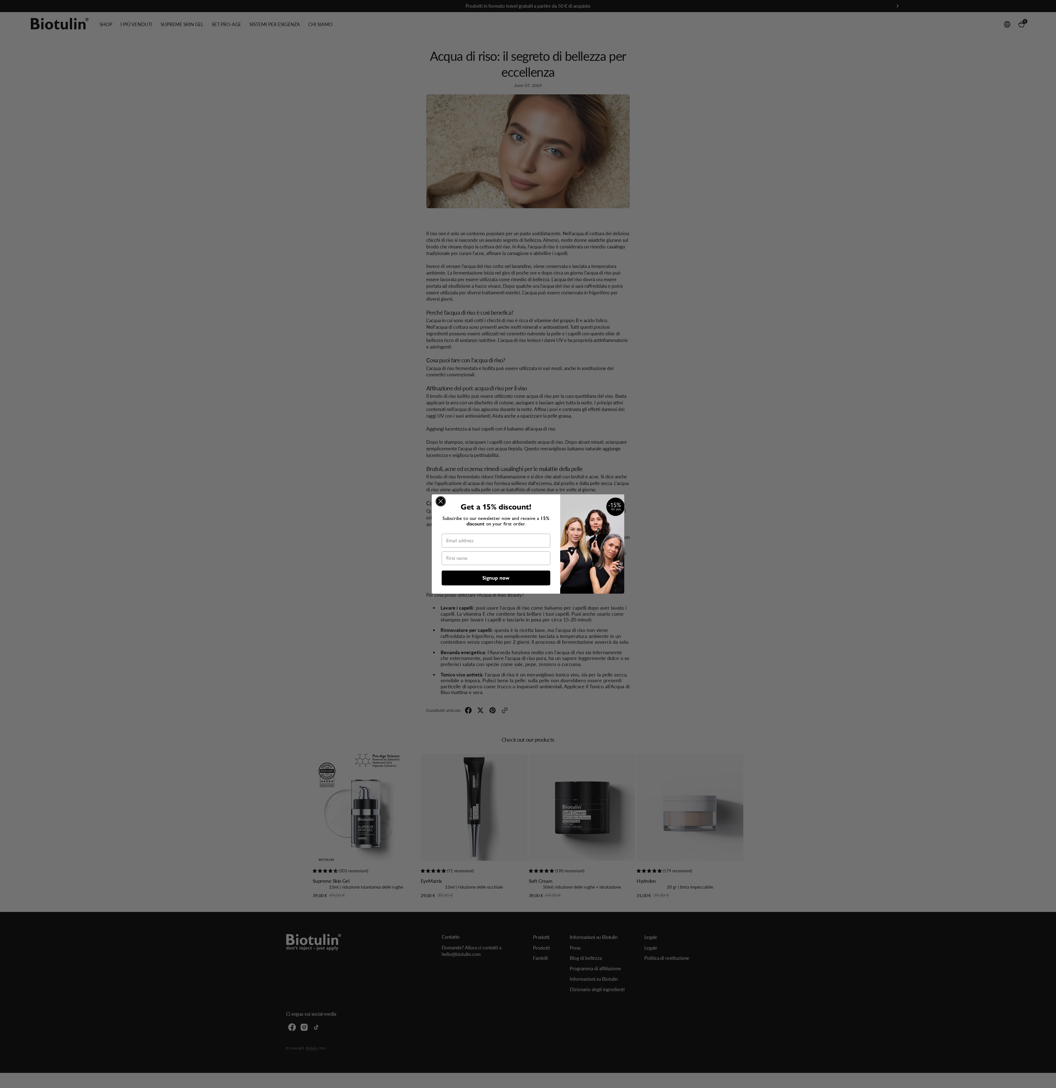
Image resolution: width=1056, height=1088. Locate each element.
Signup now (495, 578)
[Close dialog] (441, 501)
